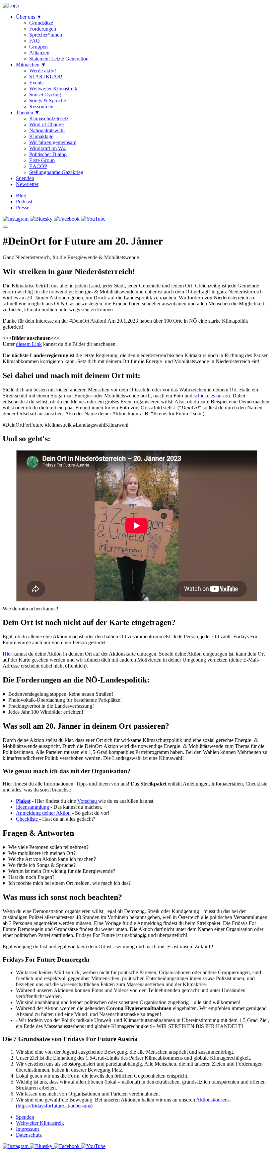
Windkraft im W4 (47, 148)
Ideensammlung (33, 807)
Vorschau (87, 801)
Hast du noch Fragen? (31, 877)
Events (36, 82)
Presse (22, 207)
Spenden (25, 1117)
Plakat (23, 801)
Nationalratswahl (47, 130)
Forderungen (42, 29)
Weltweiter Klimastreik (53, 88)
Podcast (24, 201)
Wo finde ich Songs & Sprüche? (42, 865)
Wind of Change (46, 124)
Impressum (27, 1129)
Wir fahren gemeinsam (52, 142)
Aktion (63, 813)
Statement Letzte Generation (59, 58)
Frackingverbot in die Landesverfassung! (51, 706)
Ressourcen (41, 106)
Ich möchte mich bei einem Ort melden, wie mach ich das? (69, 883)
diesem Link (29, 344)
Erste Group (42, 160)
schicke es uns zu (212, 395)
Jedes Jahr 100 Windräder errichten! (45, 712)
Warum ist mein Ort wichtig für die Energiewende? (61, 871)
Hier (7, 654)
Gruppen (38, 47)
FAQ (34, 41)
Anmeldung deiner (36, 813)
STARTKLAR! (45, 76)
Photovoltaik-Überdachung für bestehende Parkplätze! (65, 700)
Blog (21, 195)
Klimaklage (41, 136)
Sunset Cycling (45, 94)
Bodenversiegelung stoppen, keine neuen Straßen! (60, 694)
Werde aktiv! (42, 70)
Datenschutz (29, 1135)
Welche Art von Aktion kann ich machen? (52, 859)
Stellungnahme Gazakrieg (56, 172)
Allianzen (39, 52)
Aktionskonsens (213, 1099)
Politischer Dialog (48, 154)
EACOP (38, 166)
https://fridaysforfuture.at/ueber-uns (54, 1105)
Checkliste (27, 819)
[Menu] (5, 227)
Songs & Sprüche (47, 100)
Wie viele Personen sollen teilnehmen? (48, 847)
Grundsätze (41, 23)
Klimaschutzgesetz (48, 118)
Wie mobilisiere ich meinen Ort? (42, 853)
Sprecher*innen (45, 35)
